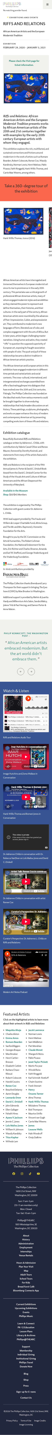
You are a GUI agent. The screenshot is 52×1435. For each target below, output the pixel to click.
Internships (26, 1251)
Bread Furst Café (26, 1286)
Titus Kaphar (12, 1137)
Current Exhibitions (26, 1304)
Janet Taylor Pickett (38, 1061)
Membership (26, 1350)
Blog (26, 1373)
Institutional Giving (26, 1358)
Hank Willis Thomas (38, 1101)
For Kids (26, 1282)
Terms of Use (26, 1420)
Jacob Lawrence (36, 1030)
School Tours (26, 1278)
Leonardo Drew (13, 1097)
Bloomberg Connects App (26, 1290)
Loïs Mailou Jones (14, 1125)
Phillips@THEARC (26, 1339)
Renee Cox (11, 1085)
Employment (26, 1247)
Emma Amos (12, 1038)
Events (26, 1312)
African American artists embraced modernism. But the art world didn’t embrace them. (26, 650)
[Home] (26, 1167)
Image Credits (40, 1420)
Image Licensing (26, 1424)
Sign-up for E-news (26, 1391)
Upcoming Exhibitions (26, 1308)
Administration (26, 1243)
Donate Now (26, 1366)
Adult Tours (26, 1274)
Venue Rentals (26, 1255)
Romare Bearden (14, 1041)
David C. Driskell (14, 1101)
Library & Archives (26, 1335)
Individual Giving (26, 1354)
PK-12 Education (26, 1327)
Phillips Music (26, 1316)
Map (26, 1270)
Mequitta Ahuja (13, 1030)
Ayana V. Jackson (14, 1117)
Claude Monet (35, 1049)
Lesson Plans (26, 1331)
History (26, 1239)
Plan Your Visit (26, 1266)
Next (31, 671)
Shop (26, 1379)
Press (26, 1385)
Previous (20, 671)
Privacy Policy (12, 1420)
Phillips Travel (26, 1362)
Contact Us (26, 1397)
